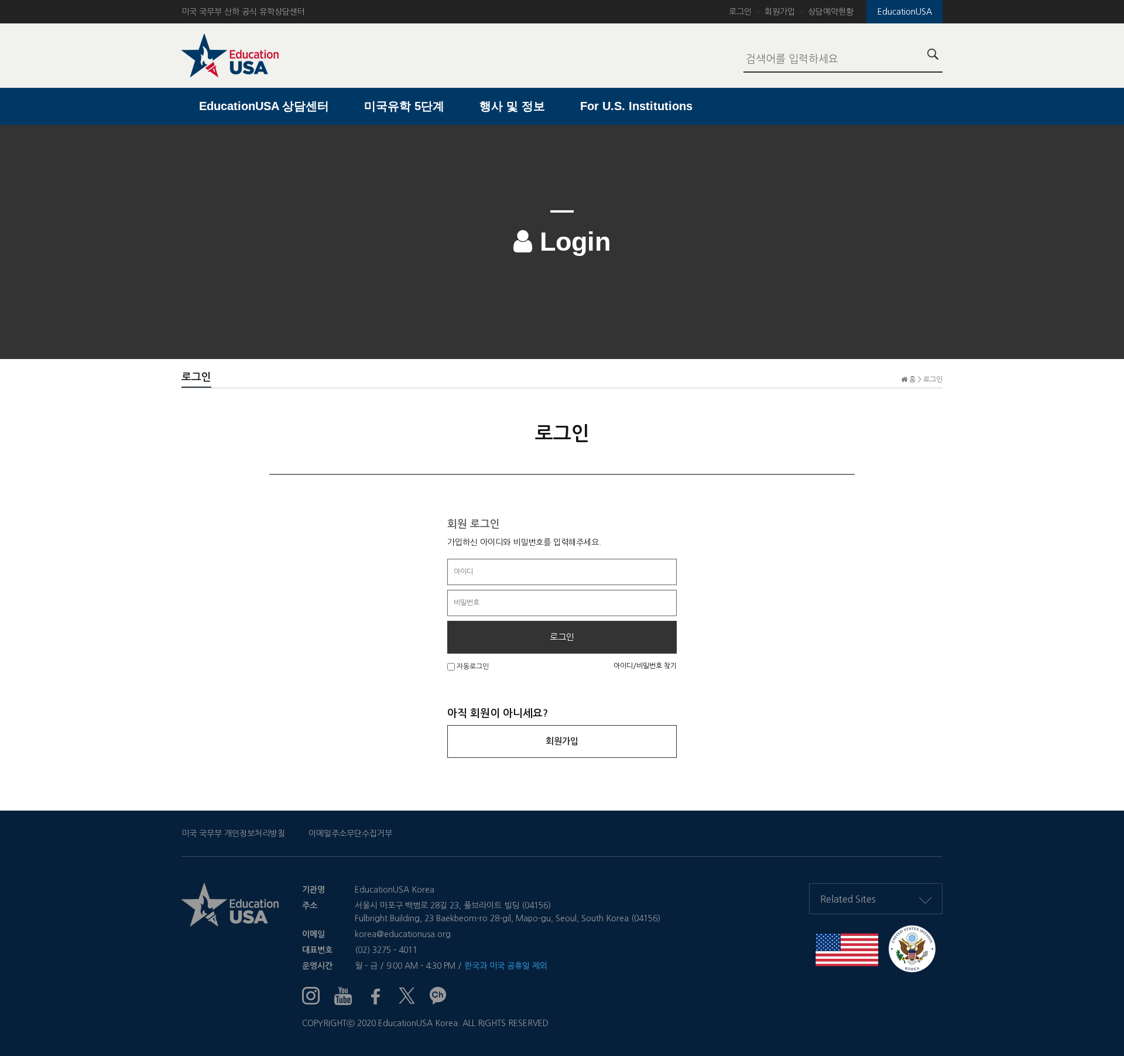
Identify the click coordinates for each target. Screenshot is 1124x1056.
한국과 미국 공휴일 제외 (505, 966)
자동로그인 (472, 666)
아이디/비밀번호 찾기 (645, 665)
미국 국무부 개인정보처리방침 (233, 833)
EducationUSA (905, 12)
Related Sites (848, 899)
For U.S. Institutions (636, 106)
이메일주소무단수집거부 (350, 833)
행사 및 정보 (512, 106)
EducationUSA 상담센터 (264, 106)
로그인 (740, 12)
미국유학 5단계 (404, 106)
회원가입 (780, 12)
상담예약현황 (831, 12)
